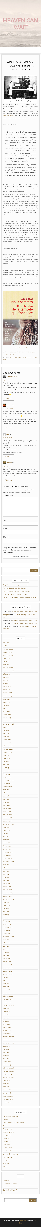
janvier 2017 (7, 777)
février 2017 (6, 774)
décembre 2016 (8, 780)
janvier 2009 (7, 1065)
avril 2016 (6, 802)
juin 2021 (6, 661)
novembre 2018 (8, 721)
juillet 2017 (6, 758)
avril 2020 (6, 683)
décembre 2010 (8, 996)
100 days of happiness (10, 1116)
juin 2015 (6, 833)
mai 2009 (6, 1052)
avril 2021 (6, 665)
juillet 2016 (6, 793)
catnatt (8, 463)
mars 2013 (6, 918)
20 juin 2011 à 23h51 (8, 408)
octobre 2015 (7, 821)
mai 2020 (6, 680)
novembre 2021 (8, 649)
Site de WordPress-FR (10, 1190)
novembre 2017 (8, 749)
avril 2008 (6, 1083)
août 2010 (6, 1008)
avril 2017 (6, 768)
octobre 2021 (7, 652)
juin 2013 (6, 908)
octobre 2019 (7, 696)
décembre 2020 (8, 668)
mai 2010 (6, 1018)
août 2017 (6, 755)
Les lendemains (8, 1157)
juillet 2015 (6, 830)
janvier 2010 (7, 1030)
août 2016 (6, 790)
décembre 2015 (8, 815)
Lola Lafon (28, 357)
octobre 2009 (7, 1040)
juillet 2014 (6, 868)
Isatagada (6, 615)
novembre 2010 (8, 999)
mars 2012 (6, 955)
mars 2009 (6, 1058)
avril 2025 (6, 646)
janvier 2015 (7, 849)
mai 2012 (6, 949)
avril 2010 (6, 1021)
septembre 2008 (8, 1077)
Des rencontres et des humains (13, 1123)
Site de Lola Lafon (20, 347)
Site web (6, 537)
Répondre (8, 398)
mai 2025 (6, 643)
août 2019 (6, 699)
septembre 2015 (8, 824)
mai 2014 (6, 874)
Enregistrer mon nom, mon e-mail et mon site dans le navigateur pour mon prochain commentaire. (19, 550)
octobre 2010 (7, 1002)
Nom (5, 520)
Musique (6, 1163)
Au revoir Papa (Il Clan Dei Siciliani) (14, 588)
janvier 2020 (7, 690)
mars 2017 (6, 771)
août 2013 (6, 902)
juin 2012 (6, 946)
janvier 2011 (6, 993)
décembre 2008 (8, 1068)
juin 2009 (6, 1049)
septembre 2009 (8, 1043)
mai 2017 (6, 765)
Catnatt (27, 69)
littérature (21, 357)
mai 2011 (5, 980)
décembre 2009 (8, 1033)
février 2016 (7, 808)
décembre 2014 (8, 852)
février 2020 (7, 686)
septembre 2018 (8, 724)
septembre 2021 (8, 655)
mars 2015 (6, 843)
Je (3, 1126)
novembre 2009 (8, 1037)
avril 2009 (6, 1055)
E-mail (5, 528)
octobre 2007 (7, 1102)
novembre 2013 (8, 893)
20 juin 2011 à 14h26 (8, 380)
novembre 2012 (8, 930)
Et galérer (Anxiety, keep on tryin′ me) (15, 585)
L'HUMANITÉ (25, 352)
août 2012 (6, 940)
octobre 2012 (7, 933)
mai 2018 (6, 733)
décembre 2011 (8, 965)
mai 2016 (6, 799)
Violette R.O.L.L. (11, 376)
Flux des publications (10, 1184)
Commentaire (8, 495)
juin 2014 (6, 871)
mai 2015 (6, 836)
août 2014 (6, 865)
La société (6, 1145)
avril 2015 (6, 840)
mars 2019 (6, 711)
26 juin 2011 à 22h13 (8, 437)
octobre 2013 (7, 896)
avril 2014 (6, 877)
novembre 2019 (8, 693)
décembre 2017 (8, 746)
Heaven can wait (20, 23)
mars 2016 (6, 805)
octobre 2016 (7, 786)
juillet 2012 (6, 943)
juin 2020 (6, 677)
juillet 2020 (6, 674)
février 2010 (7, 1027)
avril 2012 (6, 952)
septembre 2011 (8, 974)
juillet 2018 (6, 727)
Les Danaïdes (7, 1151)
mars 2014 (6, 880)
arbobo (8, 405)
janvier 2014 (7, 887)
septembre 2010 (8, 1005)
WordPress (23, 1221)
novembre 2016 (8, 783)
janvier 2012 (7, 962)
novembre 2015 (8, 818)
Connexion (6, 1181)
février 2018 (7, 740)
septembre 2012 (8, 937)
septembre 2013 (8, 899)
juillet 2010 (6, 1012)
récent (12, 354)
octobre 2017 (7, 752)
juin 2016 (6, 796)
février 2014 (7, 883)
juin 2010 (6, 1015)
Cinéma (5, 1120)
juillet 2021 (6, 658)
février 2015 (6, 846)
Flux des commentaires (11, 1187)
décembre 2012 (8, 927)
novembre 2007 (8, 1099)
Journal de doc (8, 1129)
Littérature (6, 354)
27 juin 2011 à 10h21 (8, 466)
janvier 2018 (7, 743)
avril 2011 (6, 983)
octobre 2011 (7, 971)
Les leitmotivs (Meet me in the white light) (17, 591)
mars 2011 (6, 987)
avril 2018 (6, 736)
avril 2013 (6, 915)
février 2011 (6, 990)
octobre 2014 (7, 858)
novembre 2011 (8, 968)
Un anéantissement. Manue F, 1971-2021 (16, 594)
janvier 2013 (7, 924)
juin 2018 (6, 730)
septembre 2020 (8, 671)
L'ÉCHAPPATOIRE (15, 352)
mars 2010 (6, 1024)
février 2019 (7, 715)
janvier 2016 (7, 811)
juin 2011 (5, 977)
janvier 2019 (7, 718)
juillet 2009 (6, 1046)
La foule (32, 352)
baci (7, 434)
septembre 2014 (8, 862)
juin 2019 (6, 705)
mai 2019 (6, 708)
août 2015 (6, 827)
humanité (13, 357)
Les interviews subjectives (11, 1154)
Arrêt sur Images (8, 116)
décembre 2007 (8, 1096)
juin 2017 (6, 761)
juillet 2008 (6, 1080)
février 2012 (6, 958)
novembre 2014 (8, 855)
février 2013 (6, 921)
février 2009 (7, 1062)
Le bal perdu (7, 1148)
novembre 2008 (8, 1071)
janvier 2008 (7, 1093)
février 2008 (7, 1090)
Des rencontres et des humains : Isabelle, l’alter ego (20, 597)
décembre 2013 (8, 890)
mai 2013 (6, 912)
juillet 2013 (6, 905)
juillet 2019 (6, 702)
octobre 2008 (7, 1074)
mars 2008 (6, 1087)
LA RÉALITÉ (7, 1141)
